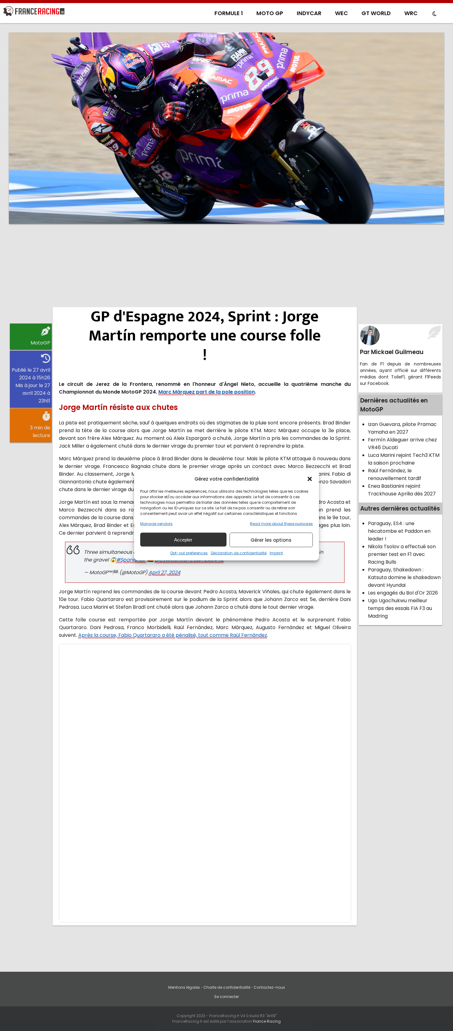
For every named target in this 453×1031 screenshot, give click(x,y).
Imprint (276, 553)
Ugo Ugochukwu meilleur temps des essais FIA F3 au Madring (400, 608)
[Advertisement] (226, 276)
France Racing (267, 1021)
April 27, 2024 (164, 572)
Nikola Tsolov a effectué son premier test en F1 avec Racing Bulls (402, 554)
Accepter (183, 539)
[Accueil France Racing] (34, 12)
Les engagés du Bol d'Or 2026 (403, 592)
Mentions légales (184, 987)
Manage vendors (156, 523)
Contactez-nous (269, 987)
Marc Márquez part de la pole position (206, 391)
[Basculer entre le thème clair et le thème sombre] (434, 14)
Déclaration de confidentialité (239, 553)
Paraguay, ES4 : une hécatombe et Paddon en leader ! (399, 531)
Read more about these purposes (281, 523)
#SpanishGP (131, 559)
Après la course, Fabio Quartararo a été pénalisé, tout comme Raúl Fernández (172, 635)
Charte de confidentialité (226, 987)
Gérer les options (271, 539)
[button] (310, 479)
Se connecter (226, 996)
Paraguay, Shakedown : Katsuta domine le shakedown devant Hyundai (404, 577)
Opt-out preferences (189, 553)
